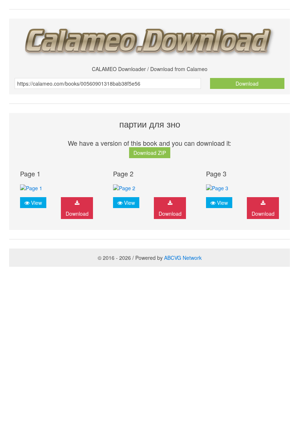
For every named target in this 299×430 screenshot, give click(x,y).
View (36, 202)
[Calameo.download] (149, 39)
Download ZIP (149, 152)
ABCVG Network (183, 257)
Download (247, 83)
